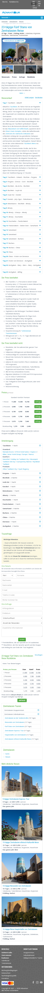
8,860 (38, 680)
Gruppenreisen (29, 952)
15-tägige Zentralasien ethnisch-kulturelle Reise (21, 842)
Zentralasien (13, 21)
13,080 (31, 673)
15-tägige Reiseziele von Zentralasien (17, 886)
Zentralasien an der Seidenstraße (16, 718)
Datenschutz (6, 973)
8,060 (38, 684)
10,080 (38, 676)
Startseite (5, 21)
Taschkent (13, 107)
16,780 (38, 673)
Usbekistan (5, 960)
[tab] (22, 710)
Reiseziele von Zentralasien (14, 722)
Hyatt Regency (23, 469)
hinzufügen (38, 655)
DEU (34, 4)
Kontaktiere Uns (14, 2)
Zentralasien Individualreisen (14, 714)
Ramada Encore (8, 452)
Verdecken (38, 97)
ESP (34, 6)
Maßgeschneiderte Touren (33, 958)
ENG (33, 1)
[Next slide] (39, 51)
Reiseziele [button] (5, 18)
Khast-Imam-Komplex (13, 131)
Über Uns (5, 2)
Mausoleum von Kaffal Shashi (18, 129)
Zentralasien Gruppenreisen (14, 710)
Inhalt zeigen (29, 97)
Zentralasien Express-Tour (14, 731)
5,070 (25, 687)
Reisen (21, 21)
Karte (7, 754)
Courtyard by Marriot (24, 462)
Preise (14, 77)
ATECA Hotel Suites (22, 452)
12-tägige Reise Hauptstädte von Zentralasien (20, 929)
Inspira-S (33, 452)
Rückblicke (31, 77)
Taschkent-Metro (30, 143)
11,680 (25, 673)
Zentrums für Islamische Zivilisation (18, 134)
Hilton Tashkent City (10, 469)
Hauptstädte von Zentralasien (15, 735)
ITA (39, 6)
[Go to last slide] (4, 51)
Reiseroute (6, 77)
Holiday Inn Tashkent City (20, 459)
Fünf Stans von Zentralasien (14, 726)
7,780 (32, 676)
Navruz (31, 454)
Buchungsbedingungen (9, 970)
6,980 (25, 676)
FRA (39, 4)
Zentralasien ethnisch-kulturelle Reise (18, 739)
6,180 (25, 680)
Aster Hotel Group (14, 454)
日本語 (35, 8)
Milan (4, 454)
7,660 (38, 687)
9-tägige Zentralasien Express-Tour (16, 799)
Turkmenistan (6, 963)
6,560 (32, 680)
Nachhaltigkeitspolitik (9, 976)
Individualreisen (29, 955)
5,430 (25, 684)
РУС (39, 1)
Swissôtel (6, 459)
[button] (7, 69)
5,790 (32, 684)
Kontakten (5, 978)
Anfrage (22, 77)
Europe (24, 454)
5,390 (32, 687)
